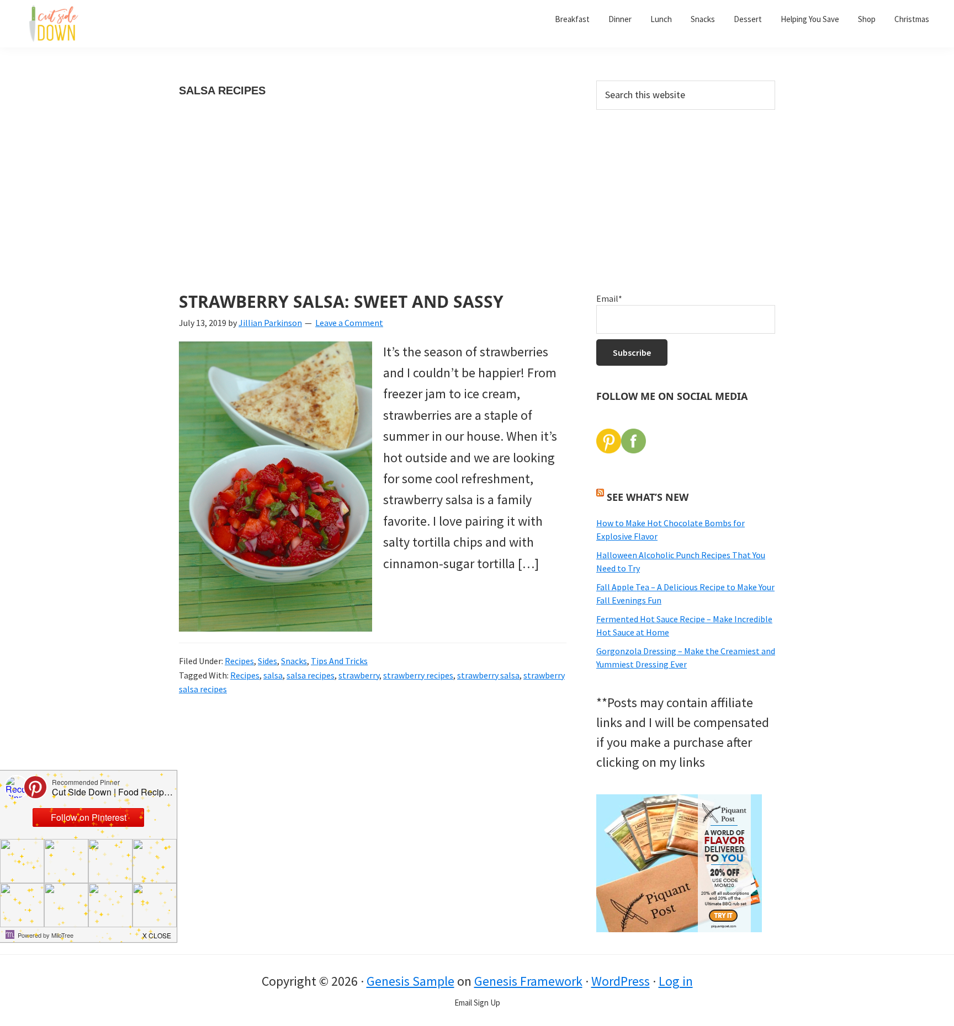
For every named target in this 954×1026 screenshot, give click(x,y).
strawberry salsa (488, 675)
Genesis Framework (528, 981)
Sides (267, 660)
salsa (273, 675)
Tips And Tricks (339, 660)
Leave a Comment (349, 322)
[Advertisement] (372, 210)
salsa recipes (311, 675)
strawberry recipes (418, 675)
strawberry (358, 675)
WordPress (620, 981)
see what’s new (647, 497)
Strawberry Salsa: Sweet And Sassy (341, 301)
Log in (676, 981)
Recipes (239, 660)
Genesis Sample (410, 981)
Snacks (294, 660)
